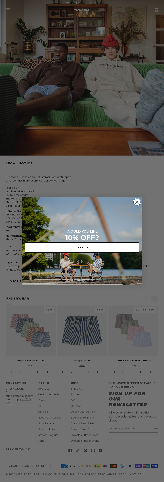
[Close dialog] (136, 202)
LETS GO (82, 247)
